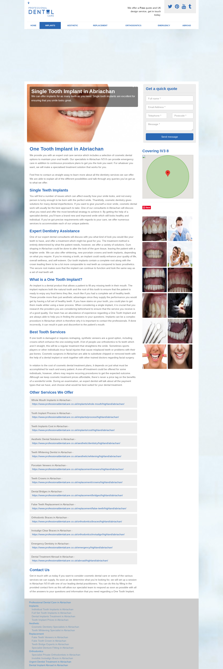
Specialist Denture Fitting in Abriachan (53, 647)
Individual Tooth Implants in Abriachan (52, 609)
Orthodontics (133, 25)
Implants (50, 25)
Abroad (186, 25)
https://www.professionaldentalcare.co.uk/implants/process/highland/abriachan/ (75, 417)
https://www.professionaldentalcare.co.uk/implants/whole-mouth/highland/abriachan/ (78, 404)
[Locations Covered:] (28, 3)
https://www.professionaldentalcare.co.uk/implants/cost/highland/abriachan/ (73, 430)
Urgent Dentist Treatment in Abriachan (50, 661)
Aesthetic (72, 25)
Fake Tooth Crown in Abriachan (49, 640)
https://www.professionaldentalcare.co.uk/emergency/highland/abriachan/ (72, 547)
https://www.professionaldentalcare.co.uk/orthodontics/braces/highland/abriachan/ (77, 521)
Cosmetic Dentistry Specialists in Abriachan (55, 626)
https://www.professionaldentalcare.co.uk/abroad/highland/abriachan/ (70, 560)
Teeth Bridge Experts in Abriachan (50, 644)
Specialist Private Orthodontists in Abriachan (56, 654)
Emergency (164, 25)
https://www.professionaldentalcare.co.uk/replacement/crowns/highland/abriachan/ (77, 482)
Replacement (100, 25)
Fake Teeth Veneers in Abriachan (50, 637)
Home (33, 25)
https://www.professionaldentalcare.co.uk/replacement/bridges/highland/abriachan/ (77, 495)
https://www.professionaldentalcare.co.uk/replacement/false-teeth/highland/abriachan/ (79, 508)
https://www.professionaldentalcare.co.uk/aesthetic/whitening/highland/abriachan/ (76, 456)
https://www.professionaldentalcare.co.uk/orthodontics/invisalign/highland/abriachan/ (78, 534)
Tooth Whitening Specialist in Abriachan (53, 630)
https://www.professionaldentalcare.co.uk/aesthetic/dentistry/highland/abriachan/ (76, 443)
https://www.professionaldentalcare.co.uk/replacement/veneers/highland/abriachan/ (78, 469)
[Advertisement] (111, 55)
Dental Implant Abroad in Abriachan (48, 665)
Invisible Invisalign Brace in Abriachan (52, 658)
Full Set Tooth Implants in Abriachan (51, 612)
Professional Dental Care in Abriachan (50, 602)
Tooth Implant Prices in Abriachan (50, 619)
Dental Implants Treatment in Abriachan (53, 616)
